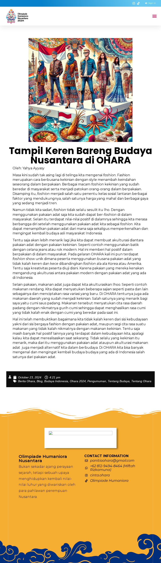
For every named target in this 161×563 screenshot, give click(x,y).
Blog (40, 381)
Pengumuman (96, 381)
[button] (154, 16)
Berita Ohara (26, 381)
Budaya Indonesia (56, 381)
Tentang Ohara (141, 381)
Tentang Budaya (119, 381)
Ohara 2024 (78, 381)
